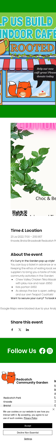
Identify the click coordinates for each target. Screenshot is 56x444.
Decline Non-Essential (28, 432)
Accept (27, 425)
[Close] (51, 411)
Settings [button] (28, 438)
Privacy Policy (30, 418)
